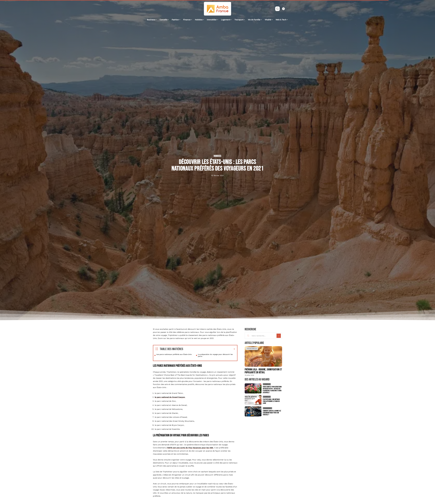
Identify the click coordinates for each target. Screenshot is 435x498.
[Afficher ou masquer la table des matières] (209, 349)
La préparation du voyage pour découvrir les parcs (215, 355)
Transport (267, 408)
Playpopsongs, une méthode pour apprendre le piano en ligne (271, 401)
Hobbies (217, 156)
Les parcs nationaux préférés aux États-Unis (174, 354)
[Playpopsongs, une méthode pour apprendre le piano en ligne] (253, 400)
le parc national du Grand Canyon (170, 397)
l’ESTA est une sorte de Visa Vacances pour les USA (190, 448)
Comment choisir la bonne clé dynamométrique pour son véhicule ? (272, 413)
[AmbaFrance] (217, 9)
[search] (277, 8)
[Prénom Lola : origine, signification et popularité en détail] (263, 356)
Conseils (267, 384)
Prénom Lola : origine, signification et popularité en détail (263, 371)
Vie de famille (252, 348)
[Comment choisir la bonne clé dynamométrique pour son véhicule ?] (253, 411)
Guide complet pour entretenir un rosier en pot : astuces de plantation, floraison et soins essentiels (272, 390)
